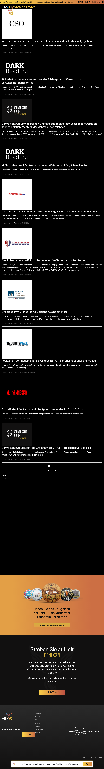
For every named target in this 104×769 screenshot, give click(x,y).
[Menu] (99, 10)
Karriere (37, 732)
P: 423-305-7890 (85, 731)
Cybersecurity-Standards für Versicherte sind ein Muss (35, 311)
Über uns (38, 713)
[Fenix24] (8, 11)
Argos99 (37, 717)
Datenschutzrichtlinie (87, 757)
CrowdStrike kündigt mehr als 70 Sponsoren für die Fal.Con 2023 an (42, 409)
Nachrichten (39, 729)
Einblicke (6, 479)
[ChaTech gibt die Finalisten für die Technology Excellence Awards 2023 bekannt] (17, 194)
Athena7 (37, 720)
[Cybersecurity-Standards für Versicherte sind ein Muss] (17, 295)
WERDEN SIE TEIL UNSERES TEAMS (52, 625)
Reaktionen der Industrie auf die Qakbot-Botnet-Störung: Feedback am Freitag (49, 360)
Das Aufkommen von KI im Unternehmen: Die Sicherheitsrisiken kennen (44, 260)
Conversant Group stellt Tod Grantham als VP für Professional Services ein (46, 447)
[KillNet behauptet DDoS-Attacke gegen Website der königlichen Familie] (17, 154)
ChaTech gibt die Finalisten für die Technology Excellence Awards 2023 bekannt (49, 211)
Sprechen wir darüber (52, 692)
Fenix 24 (17, 53)
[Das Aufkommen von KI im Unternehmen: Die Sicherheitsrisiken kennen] (17, 243)
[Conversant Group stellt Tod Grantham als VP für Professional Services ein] (17, 435)
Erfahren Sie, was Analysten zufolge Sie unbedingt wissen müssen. (42, 2)
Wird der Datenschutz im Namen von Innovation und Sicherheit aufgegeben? (47, 41)
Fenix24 (37, 726)
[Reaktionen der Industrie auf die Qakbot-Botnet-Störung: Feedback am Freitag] (17, 344)
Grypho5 (37, 723)
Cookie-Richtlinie (98, 757)
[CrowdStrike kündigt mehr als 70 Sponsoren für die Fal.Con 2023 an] (17, 392)
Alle (4, 476)
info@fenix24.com (93, 731)
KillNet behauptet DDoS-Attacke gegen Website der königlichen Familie (44, 165)
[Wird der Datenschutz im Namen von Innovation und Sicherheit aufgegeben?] (17, 24)
